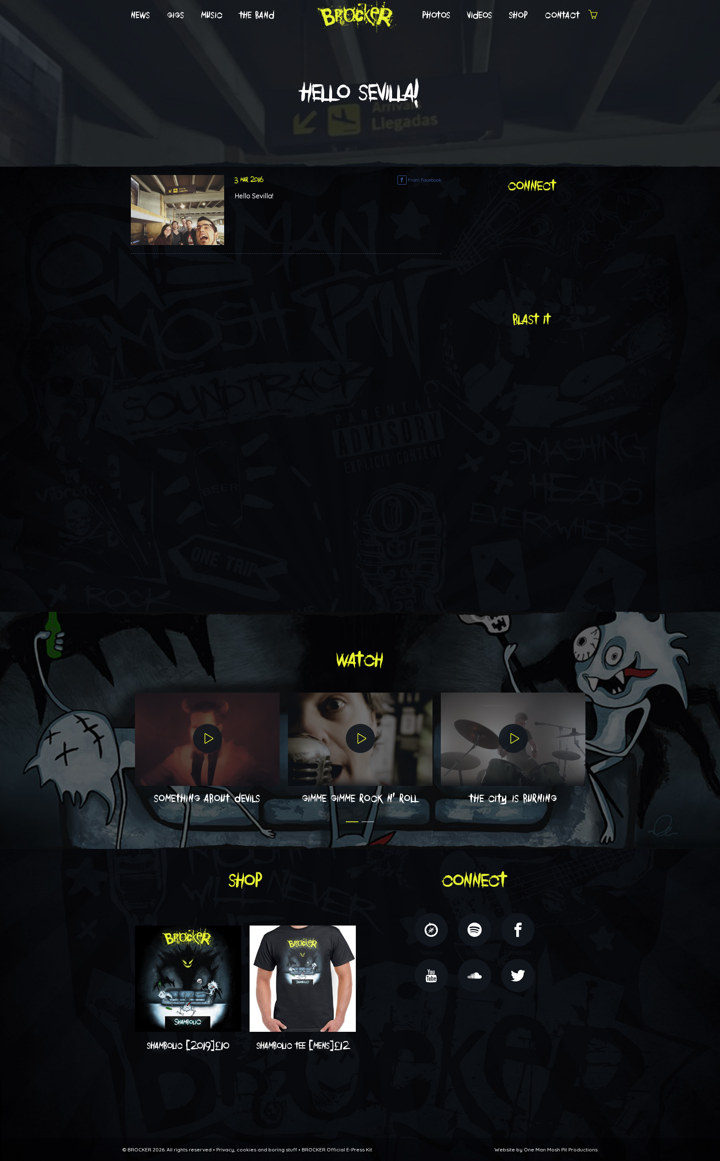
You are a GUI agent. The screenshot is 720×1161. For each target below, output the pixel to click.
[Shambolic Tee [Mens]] (303, 978)
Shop (518, 15)
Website (431, 952)
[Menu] (593, 16)
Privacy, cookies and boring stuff (256, 1149)
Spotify (475, 952)
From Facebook (424, 180)
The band (257, 15)
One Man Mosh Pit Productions (561, 1149)
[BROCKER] (355, 15)
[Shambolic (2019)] (188, 978)
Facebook (518, 952)
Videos (480, 15)
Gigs (176, 15)
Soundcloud (474, 998)
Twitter (518, 998)
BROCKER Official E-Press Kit (337, 1149)
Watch (360, 660)
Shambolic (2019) (188, 1046)
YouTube (431, 998)
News (140, 15)
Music (212, 15)
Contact (562, 15)
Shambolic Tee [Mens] (303, 1046)
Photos (436, 15)
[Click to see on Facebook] (177, 209)
